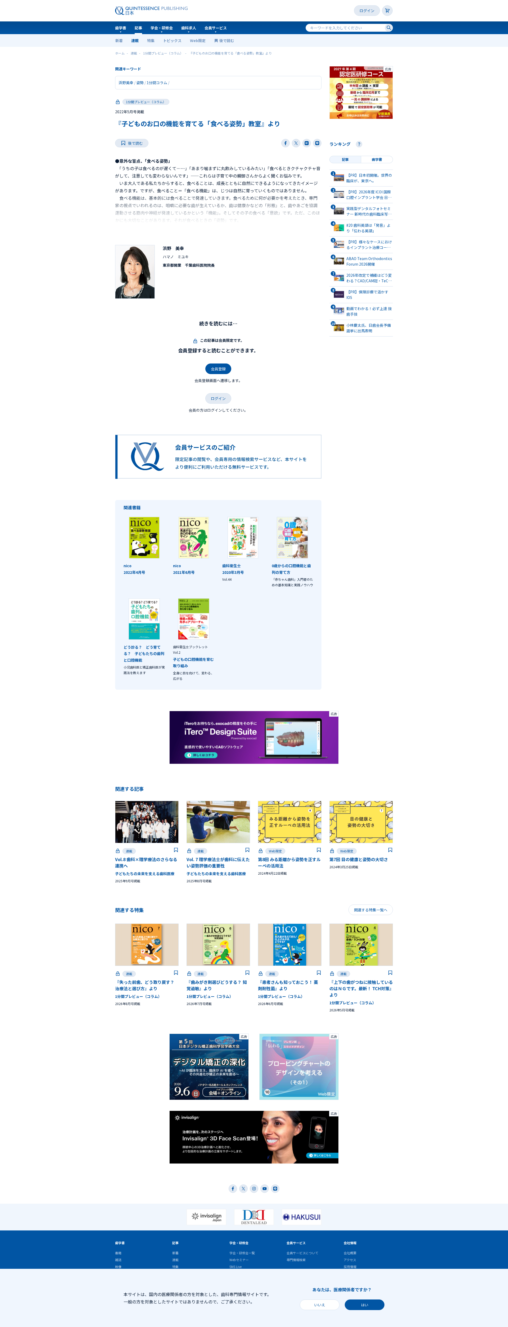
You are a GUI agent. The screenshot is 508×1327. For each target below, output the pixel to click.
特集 (151, 40)
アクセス (350, 1259)
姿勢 (140, 82)
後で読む (227, 40)
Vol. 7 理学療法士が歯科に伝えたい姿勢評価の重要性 (218, 862)
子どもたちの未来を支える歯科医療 (144, 873)
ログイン (367, 10)
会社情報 (350, 1242)
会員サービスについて (302, 1253)
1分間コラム (157, 82)
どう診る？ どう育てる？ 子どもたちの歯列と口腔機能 (144, 653)
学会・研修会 (162, 27)
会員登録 (218, 368)
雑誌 (118, 1259)
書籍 (118, 1253)
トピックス (172, 40)
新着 (119, 40)
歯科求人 (188, 27)
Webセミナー (239, 1259)
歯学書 (120, 27)
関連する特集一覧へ (370, 909)
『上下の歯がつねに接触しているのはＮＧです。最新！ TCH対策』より (361, 988)
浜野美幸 (126, 82)
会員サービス (216, 27)
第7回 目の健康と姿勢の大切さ (358, 859)
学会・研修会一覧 (242, 1253)
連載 (135, 40)
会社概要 (350, 1253)
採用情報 (350, 1266)
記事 (138, 27)
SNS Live (235, 1266)
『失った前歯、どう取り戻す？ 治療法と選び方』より (144, 985)
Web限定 (198, 40)
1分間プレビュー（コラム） (146, 101)
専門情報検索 (296, 1259)
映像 (118, 1266)
